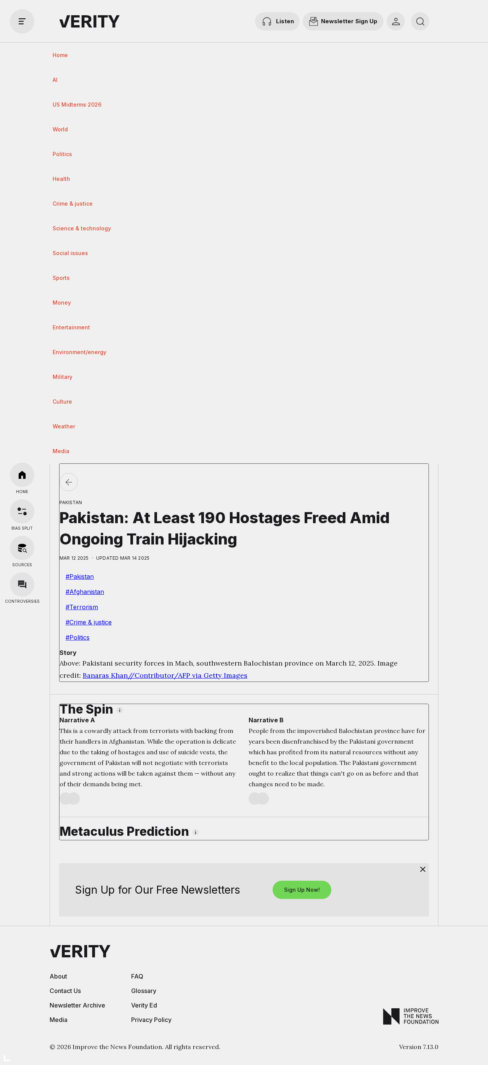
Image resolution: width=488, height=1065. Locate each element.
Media (61, 451)
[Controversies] (22, 584)
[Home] (22, 475)
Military (62, 377)
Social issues (70, 253)
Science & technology (82, 228)
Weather (64, 426)
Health (61, 179)
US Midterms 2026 (77, 104)
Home (60, 55)
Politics (62, 154)
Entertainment (71, 327)
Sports (61, 278)
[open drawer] (22, 21)
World (60, 129)
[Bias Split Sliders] (22, 511)
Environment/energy (79, 352)
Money (62, 302)
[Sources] (22, 548)
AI (55, 80)
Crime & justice (73, 203)
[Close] (423, 869)
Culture (62, 401)
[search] (420, 21)
